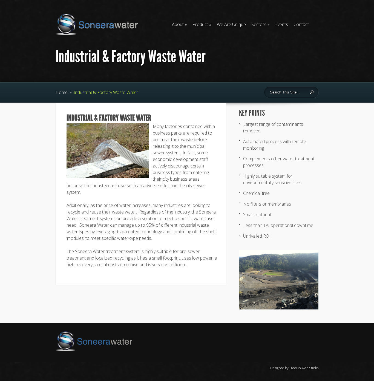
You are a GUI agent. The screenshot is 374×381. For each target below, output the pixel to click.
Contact (301, 24)
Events (281, 24)
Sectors (258, 24)
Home (62, 92)
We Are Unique (231, 24)
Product (200, 24)
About (178, 24)
